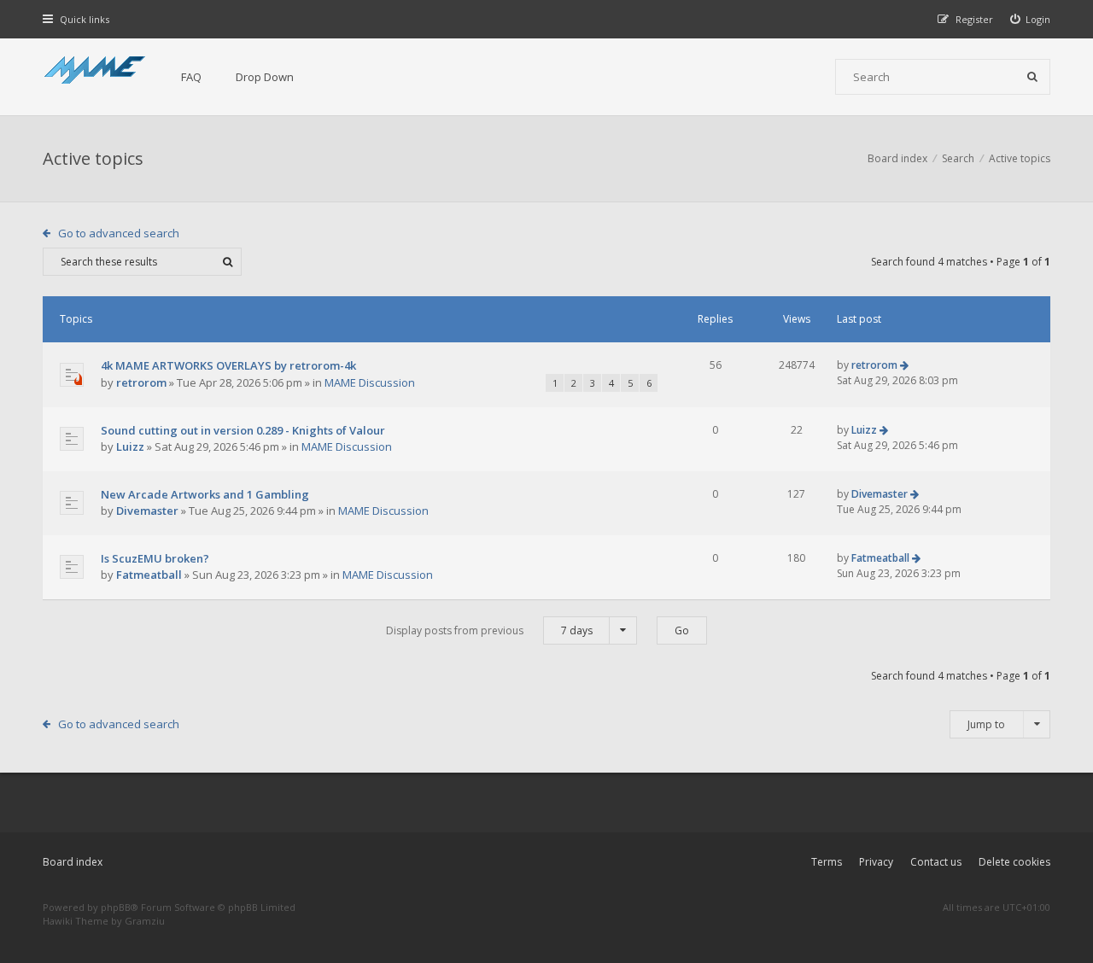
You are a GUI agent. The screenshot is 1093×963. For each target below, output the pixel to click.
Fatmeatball (149, 574)
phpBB (116, 907)
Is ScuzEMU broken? (155, 558)
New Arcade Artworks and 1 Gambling (205, 494)
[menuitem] (1030, 19)
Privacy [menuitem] (876, 862)
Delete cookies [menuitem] (1014, 862)
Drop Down (265, 77)
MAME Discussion (369, 382)
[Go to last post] (904, 365)
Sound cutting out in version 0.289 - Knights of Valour (243, 430)
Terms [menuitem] (826, 862)
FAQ (191, 77)
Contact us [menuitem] (935, 862)
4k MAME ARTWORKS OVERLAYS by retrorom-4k (228, 365)
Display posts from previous (489, 630)
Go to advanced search (118, 233)
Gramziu (145, 920)
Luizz (130, 446)
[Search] (1032, 77)
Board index (72, 862)
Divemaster (147, 510)
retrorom (141, 382)
